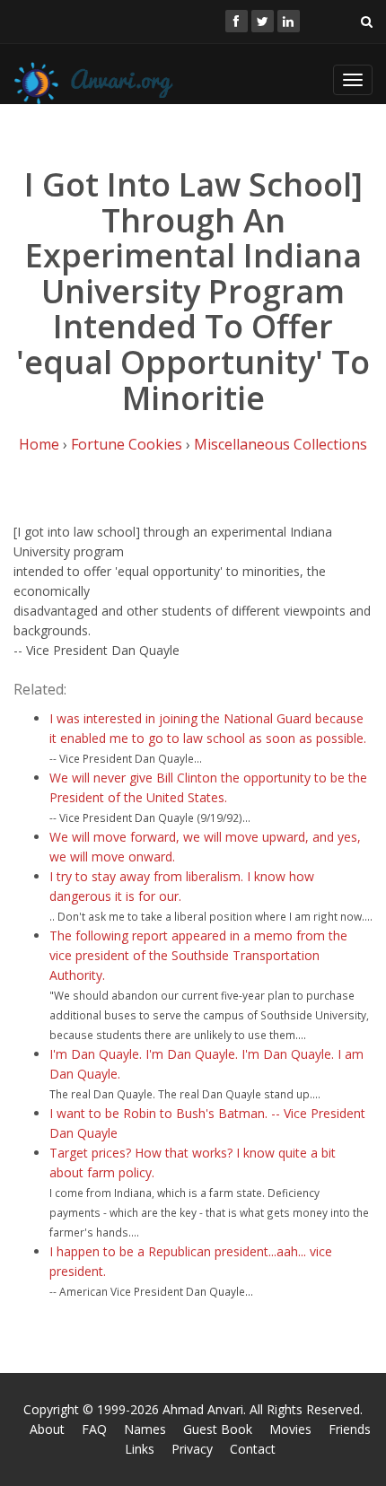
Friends (350, 1429)
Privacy (192, 1448)
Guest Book (217, 1429)
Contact (253, 1448)
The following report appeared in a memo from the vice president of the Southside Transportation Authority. (198, 955)
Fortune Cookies (126, 444)
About (47, 1429)
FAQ (94, 1429)
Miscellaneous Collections (280, 444)
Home (39, 444)
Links (139, 1448)
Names (145, 1429)
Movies (290, 1429)
